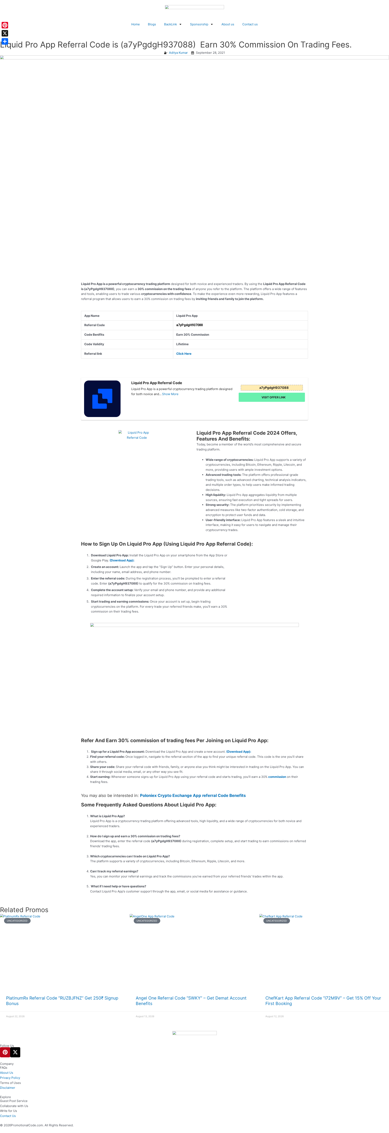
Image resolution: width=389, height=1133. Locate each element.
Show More (170, 394)
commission (277, 777)
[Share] (5, 41)
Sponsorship (199, 24)
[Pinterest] (5, 25)
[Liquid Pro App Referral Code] (106, 399)
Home (135, 24)
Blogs (152, 24)
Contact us (250, 24)
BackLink (170, 24)
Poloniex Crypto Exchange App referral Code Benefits (193, 795)
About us (227, 24)
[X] (5, 33)
